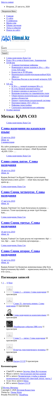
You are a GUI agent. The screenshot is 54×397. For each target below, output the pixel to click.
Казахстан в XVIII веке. (22, 72)
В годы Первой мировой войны (26, 89)
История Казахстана (26, 390)
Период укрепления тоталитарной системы (31, 100)
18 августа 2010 (8, 170)
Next (10, 283)
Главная (9, 16)
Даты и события (13, 28)
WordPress (23, 395)
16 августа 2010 (8, 232)
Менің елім (11, 23)
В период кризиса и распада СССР (27, 91)
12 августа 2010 (8, 260)
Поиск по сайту (13, 30)
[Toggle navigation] (2, 46)
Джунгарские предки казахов (33, 374)
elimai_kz (5, 140)
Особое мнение (13, 110)
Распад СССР (19, 361)
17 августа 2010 (8, 201)
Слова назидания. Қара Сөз (18, 58)
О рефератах (11, 21)
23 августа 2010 (8, 137)
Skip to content (7, 2)
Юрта (25, 381)
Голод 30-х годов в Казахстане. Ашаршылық (26, 60)
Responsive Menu (9, 11)
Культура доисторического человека (29, 350)
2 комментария (7, 142)
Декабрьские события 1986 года (27, 326)
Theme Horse (16, 392)
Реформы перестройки (22, 105)
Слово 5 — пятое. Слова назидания (29, 338)
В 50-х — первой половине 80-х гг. (27, 86)
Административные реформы (25, 65)
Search (4, 48)
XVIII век (10, 63)
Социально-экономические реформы (28, 107)
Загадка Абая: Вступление (35, 371)
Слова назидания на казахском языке (29, 315)
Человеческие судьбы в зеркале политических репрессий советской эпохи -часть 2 (29, 377)
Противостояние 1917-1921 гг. (25, 103)
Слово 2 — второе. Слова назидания (29, 292)
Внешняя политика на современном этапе (30, 93)
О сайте (9, 18)
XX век (9, 84)
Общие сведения (13, 25)
